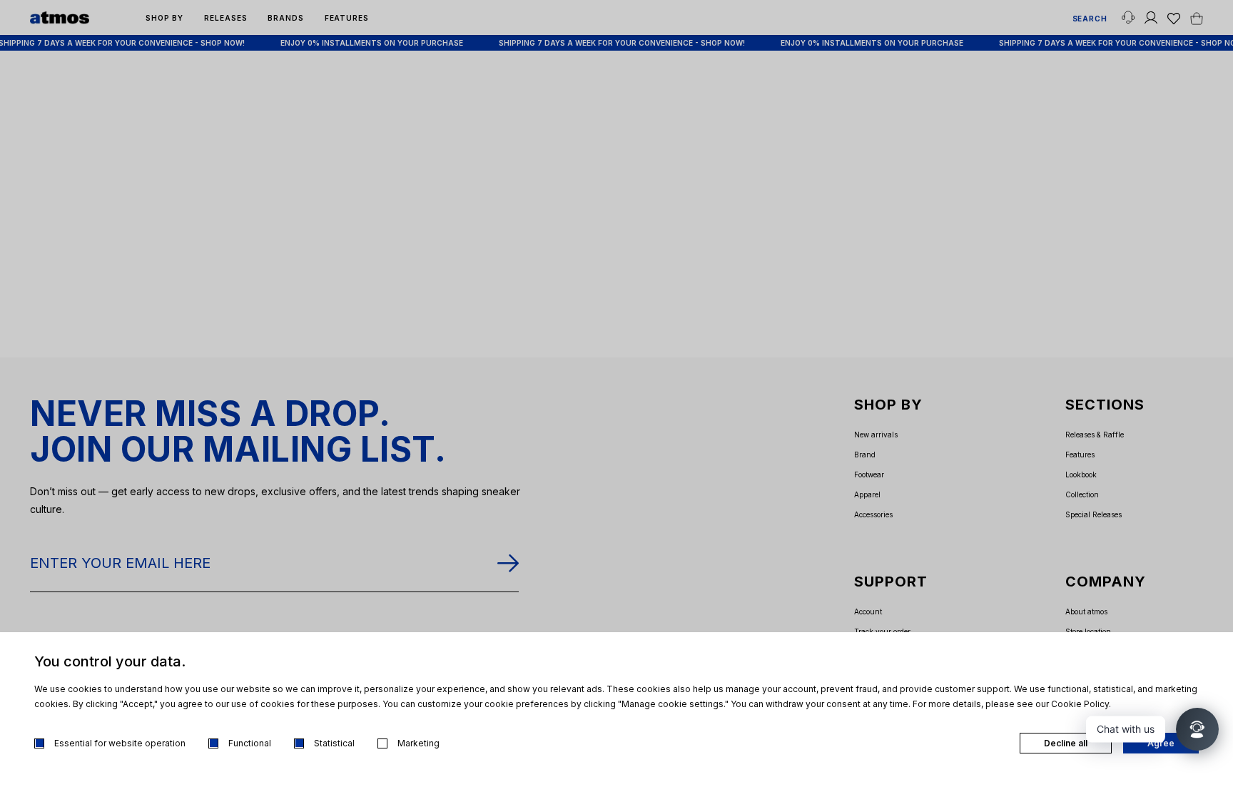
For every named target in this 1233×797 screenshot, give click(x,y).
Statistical (334, 743)
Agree (1160, 743)
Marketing (418, 743)
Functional (249, 743)
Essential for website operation (120, 743)
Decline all (1065, 743)
